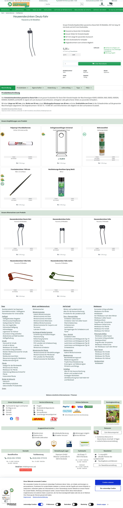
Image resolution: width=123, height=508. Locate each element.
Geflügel (5, 316)
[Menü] (9, 490)
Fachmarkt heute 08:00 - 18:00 (94, 1)
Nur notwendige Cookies (108, 488)
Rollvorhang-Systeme (41, 339)
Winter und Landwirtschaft (73, 309)
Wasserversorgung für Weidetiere (14, 358)
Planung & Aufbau (100, 334)
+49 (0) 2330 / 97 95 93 (39, 458)
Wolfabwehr (7, 354)
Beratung (40, 410)
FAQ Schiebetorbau (70, 323)
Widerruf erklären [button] (25, 470)
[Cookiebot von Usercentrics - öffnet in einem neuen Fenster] (12, 504)
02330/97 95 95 (62, 1)
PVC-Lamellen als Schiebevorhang (45, 343)
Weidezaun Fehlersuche (102, 324)
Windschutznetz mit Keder (42, 319)
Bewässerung (68, 355)
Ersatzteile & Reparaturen (45, 408)
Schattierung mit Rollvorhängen (44, 334)
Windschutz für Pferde (10, 368)
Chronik (8, 412)
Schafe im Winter (8, 345)
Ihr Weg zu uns (11, 408)
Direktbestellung (43, 1)
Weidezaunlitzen (99, 320)
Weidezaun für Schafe (10, 347)
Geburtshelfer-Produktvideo (12, 386)
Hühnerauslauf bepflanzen (12, 321)
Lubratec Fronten (39, 329)
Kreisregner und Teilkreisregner (75, 364)
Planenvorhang (39, 337)
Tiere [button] (28, 10)
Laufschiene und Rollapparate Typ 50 (76, 345)
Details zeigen (101, 504)
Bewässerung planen (71, 360)
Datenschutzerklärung (40, 497)
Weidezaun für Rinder (101, 311)
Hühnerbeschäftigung (10, 327)
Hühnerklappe (8, 329)
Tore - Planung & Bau (71, 316)
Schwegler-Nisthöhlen (71, 376)
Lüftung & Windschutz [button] (63, 10)
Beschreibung (6, 88)
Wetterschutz (68, 350)
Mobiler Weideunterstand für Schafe (15, 352)
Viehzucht (6, 381)
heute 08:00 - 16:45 (72, 1)
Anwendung (52, 88)
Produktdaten (21, 88)
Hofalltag (67, 369)
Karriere (9, 414)
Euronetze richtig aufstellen (12, 334)
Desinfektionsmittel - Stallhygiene (13, 311)
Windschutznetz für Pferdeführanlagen (47, 353)
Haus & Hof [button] (37, 10)
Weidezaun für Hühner (102, 331)
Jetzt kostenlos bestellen (112, 424)
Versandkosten (73, 51)
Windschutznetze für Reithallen (44, 359)
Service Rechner (80, 435)
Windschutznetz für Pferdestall (44, 355)
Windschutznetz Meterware (43, 321)
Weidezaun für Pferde (10, 370)
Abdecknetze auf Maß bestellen (13, 336)
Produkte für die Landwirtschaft (74, 314)
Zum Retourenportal (111, 432)
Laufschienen (68, 327)
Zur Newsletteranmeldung (108, 465)
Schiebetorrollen (70, 337)
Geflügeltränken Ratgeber (11, 319)
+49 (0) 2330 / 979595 (13, 458)
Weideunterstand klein (10, 356)
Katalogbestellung (112, 402)
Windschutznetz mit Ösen (42, 316)
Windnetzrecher (38, 309)
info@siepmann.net (29, 467)
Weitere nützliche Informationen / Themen (61, 395)
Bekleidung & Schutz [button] (83, 10)
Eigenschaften (37, 88)
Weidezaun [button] (5, 10)
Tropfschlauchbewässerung (73, 362)
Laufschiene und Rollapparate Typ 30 (76, 341)
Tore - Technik (68, 334)
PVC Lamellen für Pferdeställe (44, 357)
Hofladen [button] (48, 10)
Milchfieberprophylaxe (10, 383)
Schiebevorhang (39, 341)
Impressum (27, 497)
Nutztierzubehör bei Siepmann (12, 309)
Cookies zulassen (108, 482)
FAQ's (88, 88)
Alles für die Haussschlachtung (74, 311)
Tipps (78, 88)
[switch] (58, 504)
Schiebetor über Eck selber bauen (75, 321)
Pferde (4, 363)
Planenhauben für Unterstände (12, 314)
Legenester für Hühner (10, 332)
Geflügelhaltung (8, 338)
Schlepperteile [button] (18, 10)
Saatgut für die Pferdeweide (12, 365)
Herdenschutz (99, 361)
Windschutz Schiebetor (41, 347)
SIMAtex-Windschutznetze (42, 323)
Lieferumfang (66, 88)
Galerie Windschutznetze (42, 314)
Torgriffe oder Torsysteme (103, 322)
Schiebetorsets (69, 325)
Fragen (39, 406)
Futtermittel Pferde (9, 376)
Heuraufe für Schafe (9, 343)
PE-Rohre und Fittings (71, 366)
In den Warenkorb (100, 64)
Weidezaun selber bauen (102, 318)
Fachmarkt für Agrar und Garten (17, 406)
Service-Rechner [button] (99, 10)
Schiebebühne (69, 347)
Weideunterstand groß (10, 360)
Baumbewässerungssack (72, 358)
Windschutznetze (38, 312)
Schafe (4, 341)
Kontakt (8, 410)
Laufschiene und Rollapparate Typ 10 (76, 339)
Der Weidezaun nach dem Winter (105, 316)
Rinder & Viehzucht (8, 379)
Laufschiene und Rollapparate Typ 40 (76, 343)
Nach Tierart (98, 350)
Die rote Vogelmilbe (9, 325)
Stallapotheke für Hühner (11, 323)
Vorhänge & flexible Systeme (42, 332)
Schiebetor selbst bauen (72, 319)
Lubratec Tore (38, 345)
